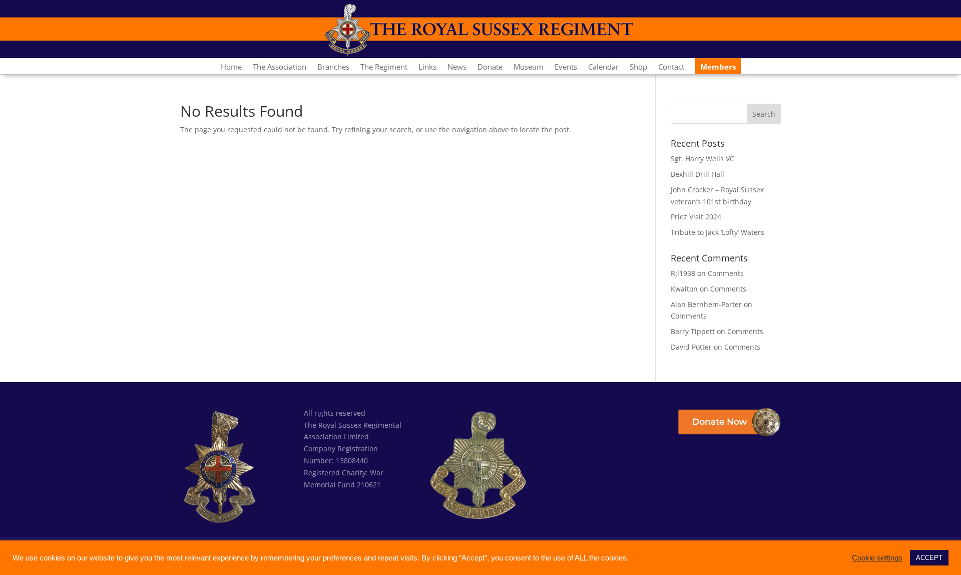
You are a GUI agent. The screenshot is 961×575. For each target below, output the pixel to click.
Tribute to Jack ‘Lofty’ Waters (717, 232)
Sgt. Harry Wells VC (702, 158)
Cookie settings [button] (877, 558)
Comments (726, 273)
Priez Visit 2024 (696, 216)
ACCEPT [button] (929, 557)
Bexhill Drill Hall (697, 174)
